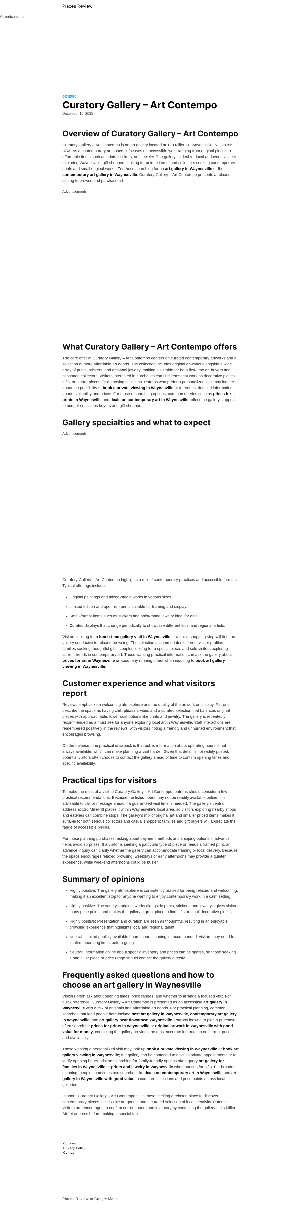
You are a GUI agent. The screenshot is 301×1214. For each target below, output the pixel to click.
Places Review (77, 6)
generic (69, 96)
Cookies (69, 1143)
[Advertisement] (150, 52)
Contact (69, 1152)
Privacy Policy (74, 1148)
